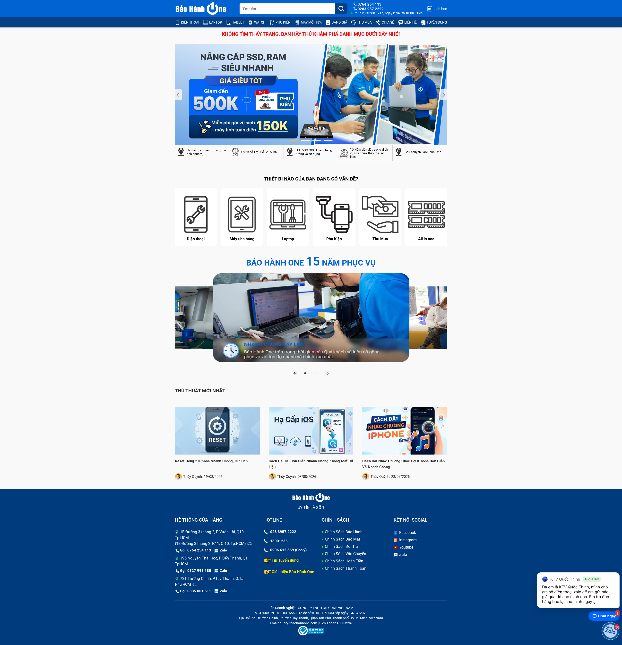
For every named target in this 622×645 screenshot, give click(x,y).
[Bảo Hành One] (201, 8)
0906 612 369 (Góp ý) (288, 550)
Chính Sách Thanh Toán (345, 568)
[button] (293, 140)
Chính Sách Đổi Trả (341, 546)
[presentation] (178, 94)
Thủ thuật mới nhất (200, 391)
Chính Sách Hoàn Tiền (344, 561)
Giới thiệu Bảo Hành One (293, 571)
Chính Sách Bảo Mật (342, 539)
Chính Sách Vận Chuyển (345, 553)
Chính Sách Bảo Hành (344, 532)
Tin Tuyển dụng (285, 560)
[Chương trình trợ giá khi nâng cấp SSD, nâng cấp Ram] (311, 94)
